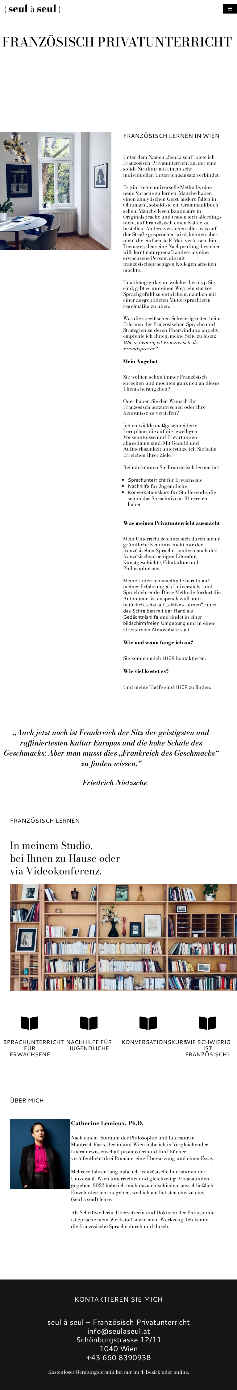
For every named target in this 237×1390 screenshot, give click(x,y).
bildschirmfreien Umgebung (154, 622)
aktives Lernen (184, 604)
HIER (168, 657)
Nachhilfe (138, 485)
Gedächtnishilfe (140, 616)
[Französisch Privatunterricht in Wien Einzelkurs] (32, 8)
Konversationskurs (148, 492)
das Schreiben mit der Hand (154, 610)
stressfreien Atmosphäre (151, 629)
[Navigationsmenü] (230, 9)
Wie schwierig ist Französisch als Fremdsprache (160, 345)
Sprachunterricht (147, 479)
